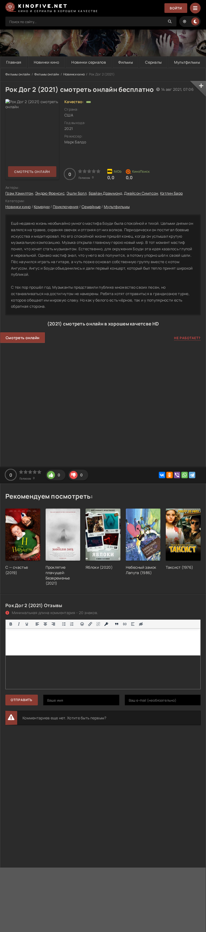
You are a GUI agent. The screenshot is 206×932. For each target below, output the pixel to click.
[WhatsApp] (184, 475)
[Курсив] (19, 624)
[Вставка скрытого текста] (141, 624)
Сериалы (153, 62)
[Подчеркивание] (27, 624)
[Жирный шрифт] (11, 624)
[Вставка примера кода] (125, 624)
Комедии (42, 206)
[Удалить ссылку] (98, 624)
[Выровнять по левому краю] (37, 624)
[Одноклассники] (169, 475)
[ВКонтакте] (162, 475)
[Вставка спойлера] (133, 624)
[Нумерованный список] (72, 624)
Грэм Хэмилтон (19, 193)
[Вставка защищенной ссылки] (106, 624)
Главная (13, 62)
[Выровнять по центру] (45, 624)
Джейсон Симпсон (141, 193)
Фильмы (125, 62)
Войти (176, 8)
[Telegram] (192, 475)
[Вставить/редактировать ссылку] (90, 624)
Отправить (21, 700)
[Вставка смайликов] (82, 624)
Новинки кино (46, 62)
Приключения (65, 206)
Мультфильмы (117, 206)
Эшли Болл (77, 193)
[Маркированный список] (64, 624)
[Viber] (177, 475)
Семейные (91, 206)
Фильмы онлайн (17, 74)
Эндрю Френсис (50, 193)
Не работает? (187, 338)
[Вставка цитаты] (117, 624)
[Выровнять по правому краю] (53, 624)
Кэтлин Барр (171, 193)
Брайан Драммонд (105, 193)
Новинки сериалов (88, 62)
